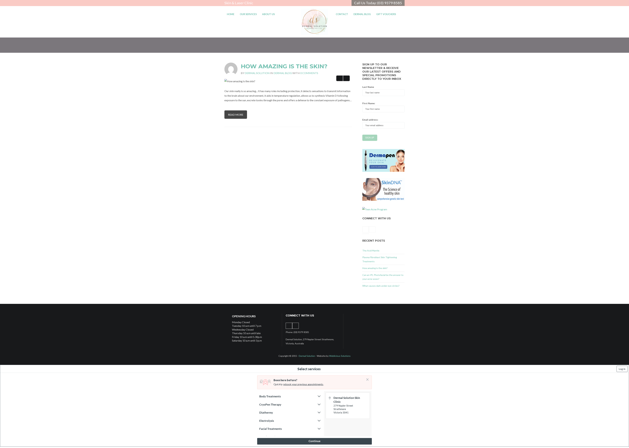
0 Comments (309, 73)
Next (346, 78)
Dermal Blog (362, 14)
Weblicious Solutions (340, 355)
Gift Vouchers (386, 14)
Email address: (370, 119)
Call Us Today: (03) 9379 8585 (378, 3)
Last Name (368, 87)
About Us (268, 14)
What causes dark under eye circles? (381, 285)
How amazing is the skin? (284, 66)
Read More (235, 114)
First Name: (368, 103)
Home (230, 14)
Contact (342, 14)
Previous (339, 78)
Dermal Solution (257, 73)
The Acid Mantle (370, 250)
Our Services (248, 14)
